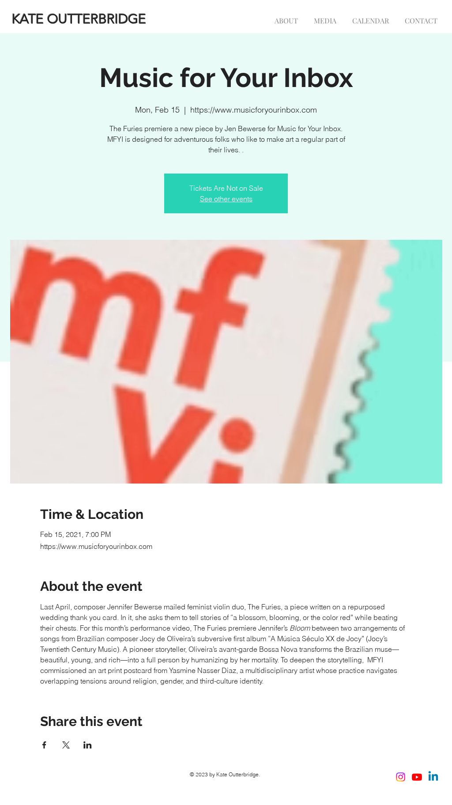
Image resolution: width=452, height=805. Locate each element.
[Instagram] (401, 777)
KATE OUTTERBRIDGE (79, 19)
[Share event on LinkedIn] (87, 744)
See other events (226, 198)
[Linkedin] (433, 777)
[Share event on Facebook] (44, 744)
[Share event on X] (66, 744)
